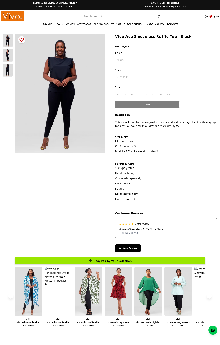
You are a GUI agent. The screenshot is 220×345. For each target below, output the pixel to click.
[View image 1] (8, 40)
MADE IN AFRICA (156, 24)
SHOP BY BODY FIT (104, 24)
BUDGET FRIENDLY (134, 24)
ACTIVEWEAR (84, 24)
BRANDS (47, 24)
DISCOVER (172, 24)
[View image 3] (8, 70)
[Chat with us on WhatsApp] (212, 330)
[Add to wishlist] (21, 39)
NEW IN (59, 24)
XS (118, 94)
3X (160, 94)
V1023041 (122, 77)
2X (153, 94)
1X (145, 94)
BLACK (120, 60)
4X (168, 94)
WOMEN (70, 24)
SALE (118, 24)
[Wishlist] (210, 16)
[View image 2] (8, 55)
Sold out (147, 104)
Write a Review (128, 248)
